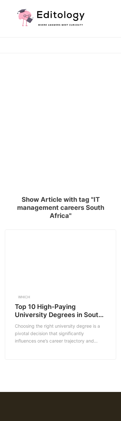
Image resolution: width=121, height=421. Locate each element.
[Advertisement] (60, 120)
